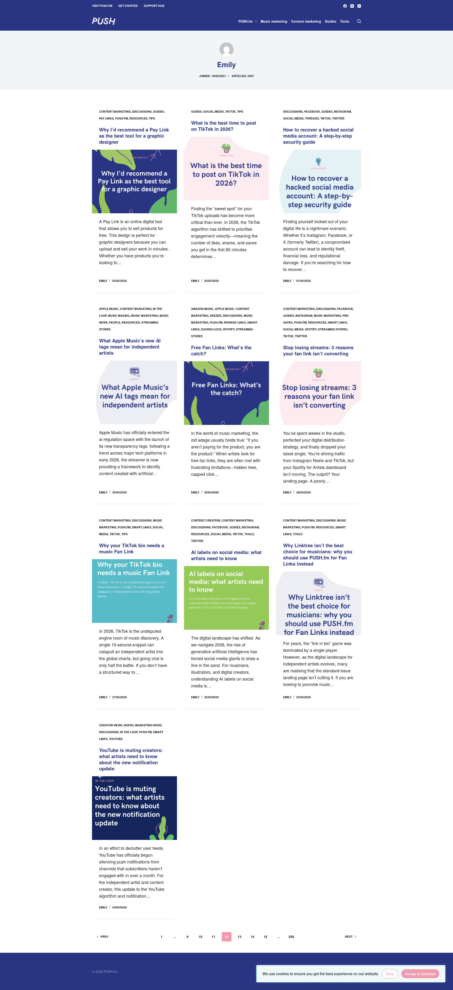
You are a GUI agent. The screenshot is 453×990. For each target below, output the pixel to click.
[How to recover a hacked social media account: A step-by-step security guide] (318, 181)
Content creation (205, 520)
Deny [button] (390, 973)
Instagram (342, 111)
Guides (158, 111)
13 (239, 936)
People (114, 322)
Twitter (338, 118)
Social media (213, 111)
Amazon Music (202, 309)
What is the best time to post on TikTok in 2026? (223, 125)
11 (213, 936)
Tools (249, 534)
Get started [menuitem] (128, 6)
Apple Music (108, 309)
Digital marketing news (143, 725)
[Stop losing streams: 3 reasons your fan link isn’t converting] (318, 393)
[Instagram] (359, 6)
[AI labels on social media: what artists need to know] (226, 598)
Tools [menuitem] (344, 21)
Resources (138, 118)
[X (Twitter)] (352, 6)
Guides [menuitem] (330, 21)
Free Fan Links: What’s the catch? (221, 350)
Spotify (229, 329)
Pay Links (106, 118)
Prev (104, 936)
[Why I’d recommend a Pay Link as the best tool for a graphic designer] (134, 181)
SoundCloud (211, 329)
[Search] (359, 21)
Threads (312, 118)
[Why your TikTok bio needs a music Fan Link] (134, 591)
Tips (152, 118)
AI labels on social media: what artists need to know (226, 555)
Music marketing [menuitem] (274, 21)
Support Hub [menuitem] (154, 6)
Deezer (215, 315)
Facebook (312, 111)
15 (265, 936)
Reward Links (235, 322)
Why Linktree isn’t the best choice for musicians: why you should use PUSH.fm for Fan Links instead (317, 554)
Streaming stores (332, 329)
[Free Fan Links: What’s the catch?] (226, 393)
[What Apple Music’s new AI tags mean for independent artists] (134, 392)
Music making (119, 315)
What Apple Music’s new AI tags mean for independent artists (130, 346)
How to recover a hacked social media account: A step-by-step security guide (318, 135)
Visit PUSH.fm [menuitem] (102, 6)
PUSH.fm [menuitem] (245, 21)
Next (348, 936)
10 (200, 936)
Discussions (142, 111)
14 (252, 936)
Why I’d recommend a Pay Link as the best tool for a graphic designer (134, 135)
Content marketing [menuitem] (306, 21)
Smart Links (337, 322)
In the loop (129, 732)
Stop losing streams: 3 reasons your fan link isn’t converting (318, 350)
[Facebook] (345, 6)
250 (291, 936)
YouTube (116, 739)
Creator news (110, 725)
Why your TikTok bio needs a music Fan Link (131, 548)
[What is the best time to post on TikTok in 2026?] (226, 168)
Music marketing (144, 315)
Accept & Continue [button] (420, 973)
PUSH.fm (121, 118)
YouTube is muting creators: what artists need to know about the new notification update (131, 759)
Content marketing (115, 111)
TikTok (230, 111)
